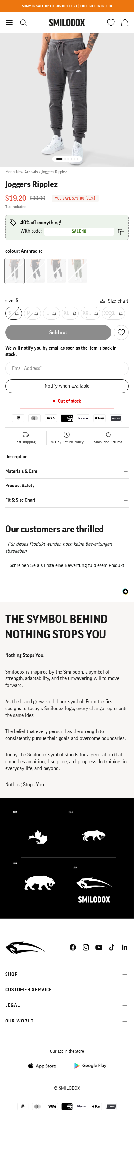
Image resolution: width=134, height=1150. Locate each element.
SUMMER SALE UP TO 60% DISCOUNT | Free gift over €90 (67, 6)
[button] (66, 565)
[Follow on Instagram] (86, 947)
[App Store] (44, 1065)
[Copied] (121, 232)
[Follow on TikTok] (112, 947)
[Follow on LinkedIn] (125, 947)
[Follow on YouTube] (99, 947)
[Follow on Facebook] (73, 947)
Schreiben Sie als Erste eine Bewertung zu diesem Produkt (67, 565)
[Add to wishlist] (121, 332)
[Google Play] (90, 1065)
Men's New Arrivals (21, 172)
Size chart (118, 301)
